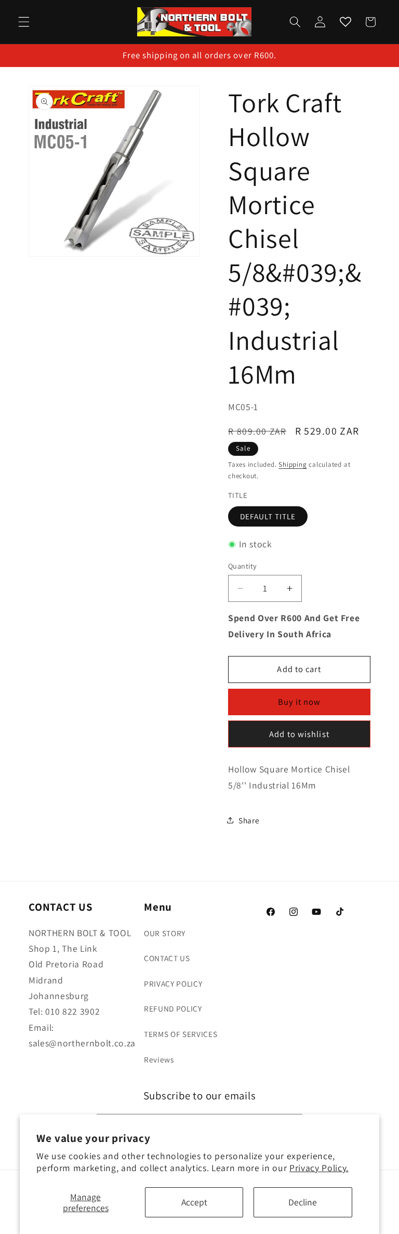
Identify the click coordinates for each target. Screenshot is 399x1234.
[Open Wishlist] (344, 21)
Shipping (292, 464)
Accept (194, 1202)
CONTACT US (167, 958)
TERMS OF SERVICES (180, 1034)
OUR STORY (164, 933)
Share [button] (248, 820)
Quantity (242, 566)
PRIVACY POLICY (173, 983)
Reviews (159, 1059)
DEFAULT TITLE (268, 516)
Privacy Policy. (319, 1168)
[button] (23, 21)
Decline (302, 1202)
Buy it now (299, 701)
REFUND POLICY (173, 1008)
